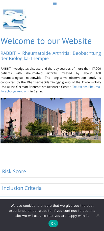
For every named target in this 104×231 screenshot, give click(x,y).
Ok (53, 223)
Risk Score (14, 171)
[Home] (15, 21)
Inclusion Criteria (22, 188)
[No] (97, 215)
